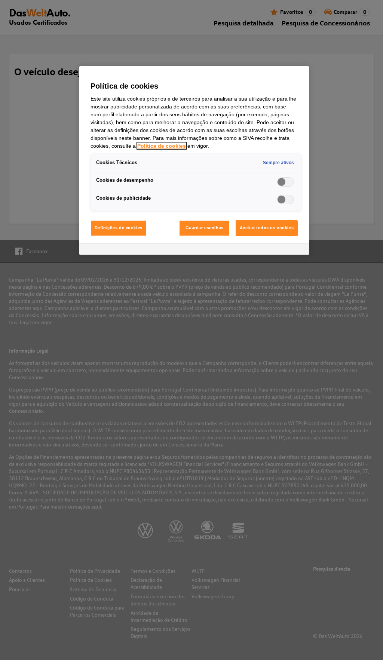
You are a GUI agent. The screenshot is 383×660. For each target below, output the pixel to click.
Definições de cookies (119, 227)
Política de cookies (161, 146)
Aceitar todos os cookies (267, 227)
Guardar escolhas (205, 227)
